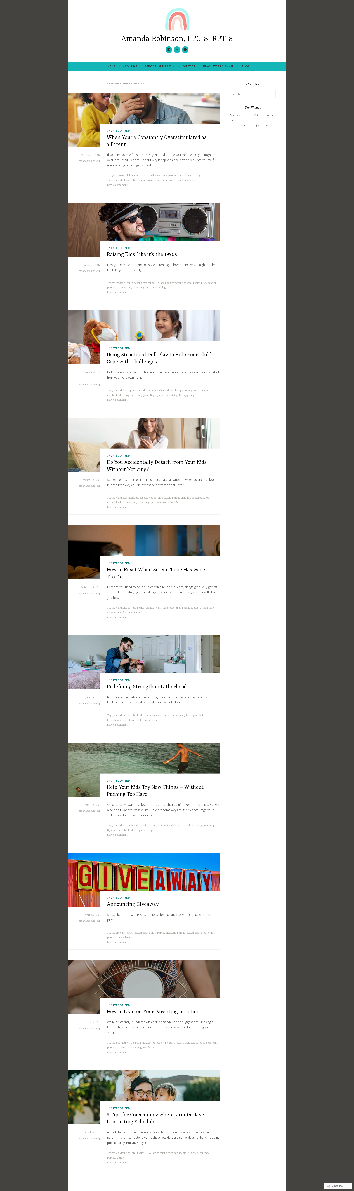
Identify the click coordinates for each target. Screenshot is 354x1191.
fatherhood (113, 720)
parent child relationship (186, 497)
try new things (145, 830)
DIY (148, 1153)
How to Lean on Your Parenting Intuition (153, 1012)
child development (127, 390)
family (155, 1153)
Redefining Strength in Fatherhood (147, 687)
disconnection (148, 497)
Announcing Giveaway (133, 904)
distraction (164, 497)
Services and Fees (158, 66)
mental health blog (189, 175)
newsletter (148, 1042)
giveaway (127, 932)
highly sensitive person (163, 175)
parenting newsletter (119, 937)
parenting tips (169, 180)
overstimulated (116, 180)
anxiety (120, 175)
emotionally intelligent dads (188, 715)
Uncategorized (118, 130)
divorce (204, 390)
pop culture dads (155, 720)
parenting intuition (118, 1047)
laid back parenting (171, 283)
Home (111, 66)
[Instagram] (177, 49)
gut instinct (123, 1042)
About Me (130, 66)
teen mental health (167, 502)
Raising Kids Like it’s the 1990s (142, 255)
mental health (187, 1153)
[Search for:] (253, 94)
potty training (169, 395)
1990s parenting (125, 283)
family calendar (169, 1153)
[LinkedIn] (169, 49)
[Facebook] (185, 49)
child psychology (173, 390)
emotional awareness (158, 715)
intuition (136, 1042)
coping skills (191, 390)
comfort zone (148, 825)
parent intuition (166, 932)
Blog (245, 66)
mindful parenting (191, 825)
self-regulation (187, 180)
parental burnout (136, 180)
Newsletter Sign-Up (218, 66)
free (118, 932)
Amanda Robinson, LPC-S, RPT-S (177, 39)
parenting (153, 180)
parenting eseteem (206, 1042)
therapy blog (158, 287)
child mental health (137, 175)
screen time (207, 607)
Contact (188, 66)
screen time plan (117, 612)
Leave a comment (117, 185)
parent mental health (189, 932)
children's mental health (130, 607)
